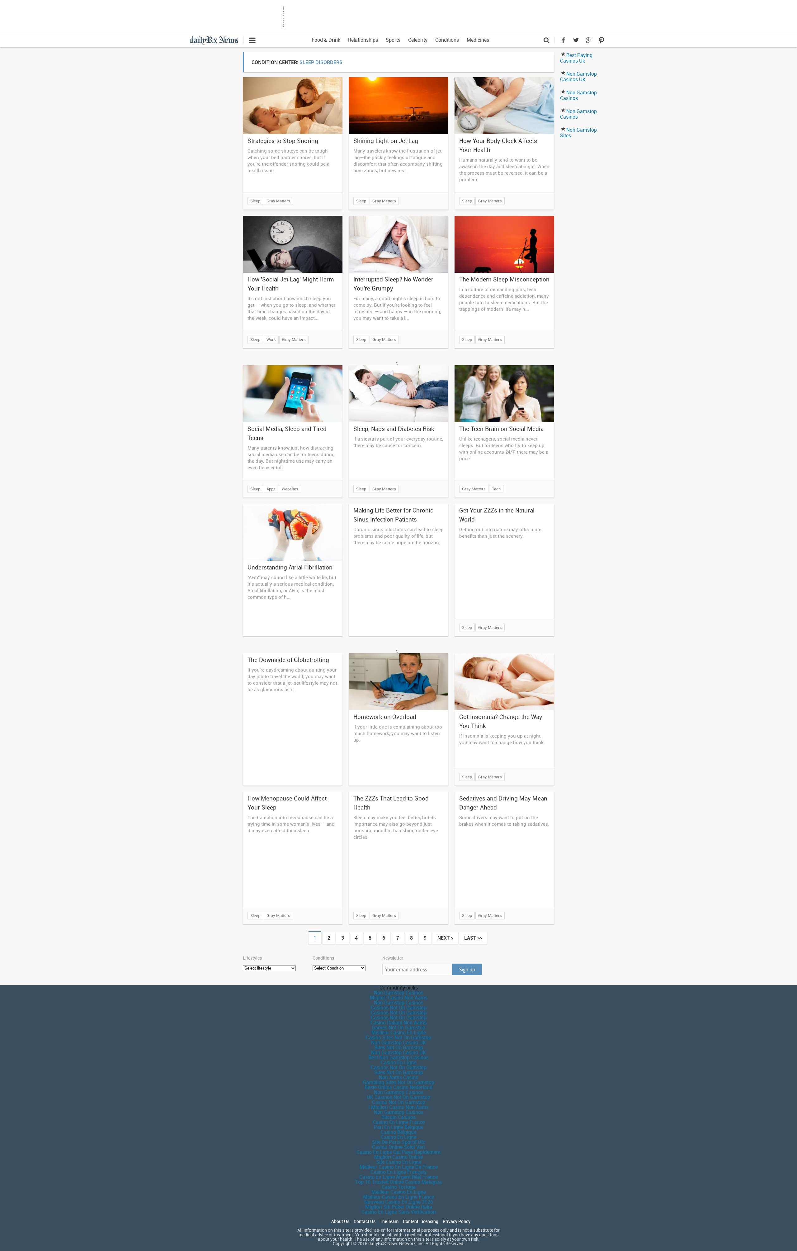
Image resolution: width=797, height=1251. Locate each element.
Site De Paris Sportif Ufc (398, 1142)
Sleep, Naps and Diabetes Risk (393, 429)
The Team (389, 1221)
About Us (340, 1221)
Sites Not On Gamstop (398, 1047)
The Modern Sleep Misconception (504, 279)
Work (271, 339)
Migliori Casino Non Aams (398, 997)
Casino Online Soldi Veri (398, 1147)
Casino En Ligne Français (398, 1171)
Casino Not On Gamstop (398, 1102)
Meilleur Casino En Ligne (398, 1032)
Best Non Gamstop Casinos (398, 1057)
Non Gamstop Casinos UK (578, 76)
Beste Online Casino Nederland (398, 1087)
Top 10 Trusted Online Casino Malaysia (398, 1181)
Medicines (478, 39)
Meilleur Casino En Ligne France (398, 1196)
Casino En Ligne (398, 1062)
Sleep (255, 201)
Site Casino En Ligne (398, 1162)
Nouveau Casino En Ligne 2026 (398, 1201)
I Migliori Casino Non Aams (398, 1107)
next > (445, 937)
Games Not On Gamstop (398, 1027)
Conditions (447, 39)
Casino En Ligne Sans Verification (398, 1211)
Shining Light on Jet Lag (385, 141)
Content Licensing (420, 1221)
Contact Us (364, 1221)
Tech (496, 489)
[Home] (216, 39)
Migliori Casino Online (398, 1157)
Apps (271, 489)
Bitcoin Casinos (398, 1117)
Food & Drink (326, 39)
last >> (473, 937)
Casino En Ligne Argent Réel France (398, 1176)
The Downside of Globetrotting (288, 660)
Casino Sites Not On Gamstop (398, 1037)
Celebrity (417, 39)
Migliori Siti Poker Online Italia (398, 1206)
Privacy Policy (456, 1221)
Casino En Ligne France (399, 1122)
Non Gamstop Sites (578, 132)
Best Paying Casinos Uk (576, 58)
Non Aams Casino (398, 1077)
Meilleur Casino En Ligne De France (399, 1167)
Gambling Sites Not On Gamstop (398, 1082)
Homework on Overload (384, 717)
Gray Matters (278, 201)
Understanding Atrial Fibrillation (290, 567)
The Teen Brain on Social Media (501, 429)
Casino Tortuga (399, 1186)
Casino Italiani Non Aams (398, 1022)
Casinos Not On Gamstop (399, 1007)
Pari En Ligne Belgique (398, 1127)
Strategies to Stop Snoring (283, 141)
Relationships (363, 39)
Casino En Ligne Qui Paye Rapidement (398, 1152)
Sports (393, 39)
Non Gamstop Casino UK (398, 1042)
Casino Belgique (398, 1132)
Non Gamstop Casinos (578, 95)
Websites (290, 489)
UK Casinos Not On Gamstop (398, 1097)
